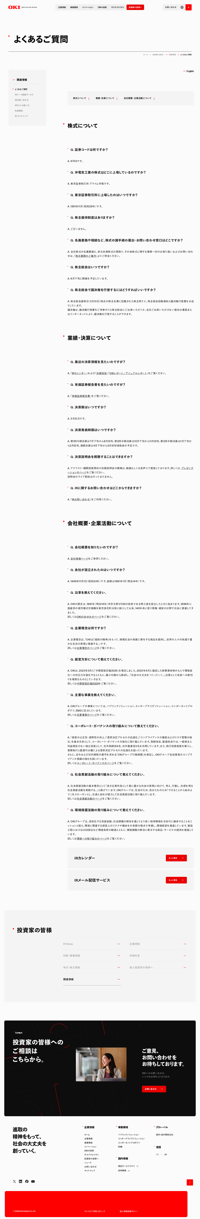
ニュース (87, 1162)
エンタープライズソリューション (131, 1138)
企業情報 (62, 7)
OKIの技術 (102, 7)
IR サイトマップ (21, 116)
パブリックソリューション (128, 1134)
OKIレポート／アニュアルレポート (128, 373)
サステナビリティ (117, 7)
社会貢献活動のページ (89, 798)
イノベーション (87, 7)
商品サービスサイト (126, 1166)
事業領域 (74, 7)
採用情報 (122, 1170)
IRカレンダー (79, 373)
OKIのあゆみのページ (89, 616)
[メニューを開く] (188, 7)
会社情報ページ (79, 558)
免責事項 (19, 111)
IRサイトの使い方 (22, 105)
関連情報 (172, 55)
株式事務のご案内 (85, 255)
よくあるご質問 (21, 89)
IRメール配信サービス (24, 95)
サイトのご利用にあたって (94, 1211)
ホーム (145, 55)
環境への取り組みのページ (92, 838)
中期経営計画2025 (88, 683)
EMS (120, 1146)
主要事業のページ (87, 714)
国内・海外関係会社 (164, 1134)
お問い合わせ (90, 1166)
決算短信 (101, 373)
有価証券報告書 (81, 395)
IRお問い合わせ (21, 100)
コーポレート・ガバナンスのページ (95, 763)
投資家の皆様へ (135, 7)
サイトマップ (89, 1170)
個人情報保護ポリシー (129, 1211)
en (157, 1154)
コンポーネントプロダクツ (129, 1142)
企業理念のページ (87, 647)
